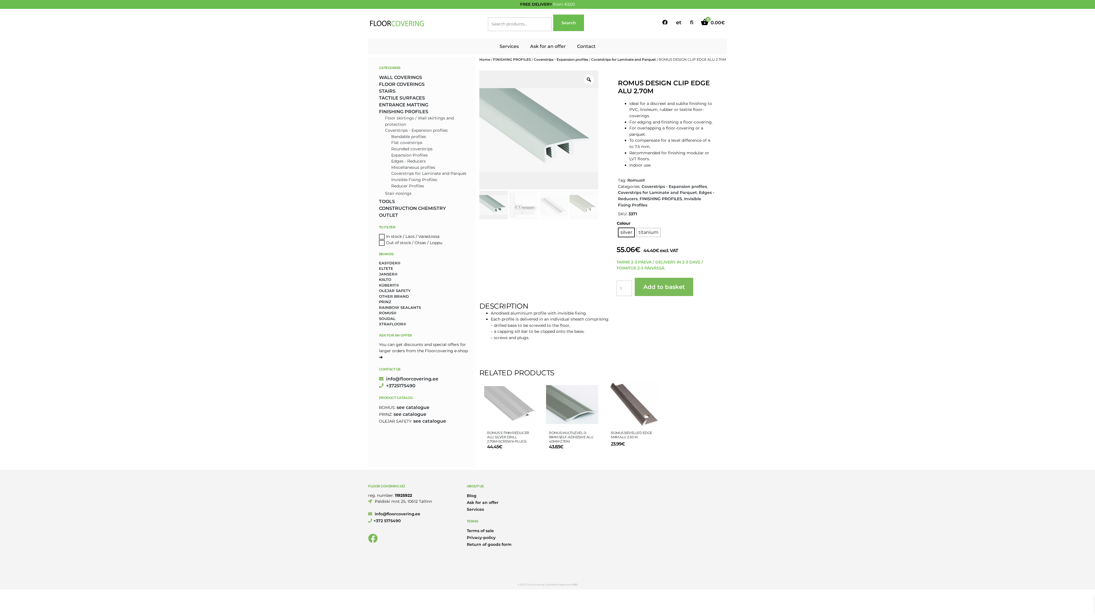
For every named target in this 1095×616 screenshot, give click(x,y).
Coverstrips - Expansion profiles (561, 59)
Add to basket (664, 286)
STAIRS (387, 91)
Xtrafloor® (392, 324)
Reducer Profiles (407, 186)
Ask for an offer (548, 46)
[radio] (626, 232)
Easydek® (389, 263)
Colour (623, 223)
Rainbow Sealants (400, 307)
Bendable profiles (408, 136)
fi (692, 22)
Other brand (394, 296)
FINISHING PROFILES (512, 59)
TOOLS (387, 201)
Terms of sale (480, 530)
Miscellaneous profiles (413, 167)
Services (509, 46)
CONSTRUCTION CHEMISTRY (412, 208)
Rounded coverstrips (412, 148)
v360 (574, 584)
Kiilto (385, 279)
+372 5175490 (387, 520)
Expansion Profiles (409, 155)
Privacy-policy (481, 537)
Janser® (388, 274)
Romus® (636, 180)
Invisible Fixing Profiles (414, 179)
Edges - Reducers (408, 161)
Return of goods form (489, 544)
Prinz (385, 301)
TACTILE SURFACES (402, 98)
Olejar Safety (395, 290)
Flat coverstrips (406, 142)
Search (568, 22)
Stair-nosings (398, 193)
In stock (394, 236)
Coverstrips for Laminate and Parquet (623, 59)
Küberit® (389, 285)
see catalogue (413, 407)
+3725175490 (400, 385)
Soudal (387, 318)
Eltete (386, 268)
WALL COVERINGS (400, 77)
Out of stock (398, 242)
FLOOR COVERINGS (402, 84)
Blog (471, 495)
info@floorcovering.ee (411, 379)
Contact (586, 46)
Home (484, 59)
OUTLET (388, 215)
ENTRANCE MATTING (403, 105)
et (679, 22)
